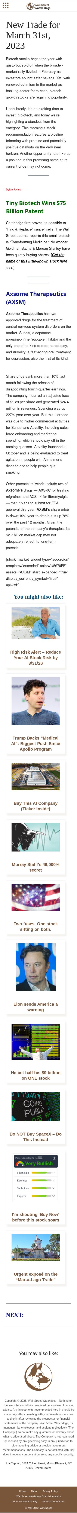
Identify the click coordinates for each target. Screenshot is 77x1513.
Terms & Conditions (53, 1501)
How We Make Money (25, 1501)
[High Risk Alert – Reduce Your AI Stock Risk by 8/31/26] (36, 625)
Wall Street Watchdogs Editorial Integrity (38, 1496)
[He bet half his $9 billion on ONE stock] (36, 1044)
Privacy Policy (50, 1491)
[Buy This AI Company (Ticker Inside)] (36, 779)
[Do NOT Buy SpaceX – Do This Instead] (36, 1109)
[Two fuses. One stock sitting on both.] (36, 899)
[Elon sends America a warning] (36, 969)
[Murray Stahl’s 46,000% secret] (36, 839)
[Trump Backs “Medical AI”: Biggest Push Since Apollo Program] (36, 703)
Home (22, 1491)
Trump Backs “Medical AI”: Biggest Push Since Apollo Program (35, 743)
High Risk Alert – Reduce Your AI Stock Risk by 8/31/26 (35, 658)
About (34, 1491)
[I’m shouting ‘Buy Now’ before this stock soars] (35, 1179)
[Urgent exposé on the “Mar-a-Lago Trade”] (36, 1250)
